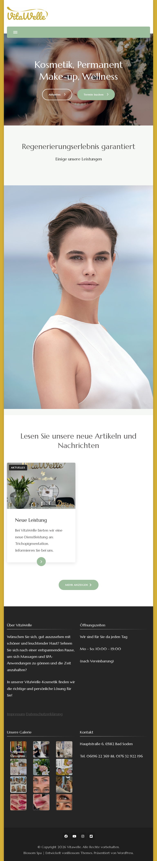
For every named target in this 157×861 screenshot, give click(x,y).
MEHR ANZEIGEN (76, 584)
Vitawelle (74, 847)
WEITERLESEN (34, 561)
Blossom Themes (79, 853)
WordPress (125, 853)
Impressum (16, 714)
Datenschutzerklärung (44, 714)
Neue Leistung (31, 520)
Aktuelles (18, 467)
